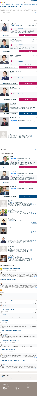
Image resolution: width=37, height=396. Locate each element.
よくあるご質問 (4, 390)
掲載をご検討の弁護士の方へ (19, 390)
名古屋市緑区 (23, 378)
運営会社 (28, 386)
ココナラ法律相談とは (5, 386)
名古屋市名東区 (27, 378)
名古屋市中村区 (18, 377)
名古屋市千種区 (3, 377)
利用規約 (16, 387)
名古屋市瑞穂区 (30, 377)
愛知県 (12, 120)
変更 (35, 12)
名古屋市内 (2, 376)
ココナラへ (2, 0)
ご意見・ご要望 (17, 386)
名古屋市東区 (7, 377)
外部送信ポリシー (17, 389)
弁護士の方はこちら (33, 0)
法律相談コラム (4, 388)
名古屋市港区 (11, 378)
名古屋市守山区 (19, 378)
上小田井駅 (20, 120)
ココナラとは (4, 389)
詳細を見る (34, 135)
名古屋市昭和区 (26, 377)
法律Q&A (3, 387)
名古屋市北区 (10, 377)
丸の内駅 (19, 158)
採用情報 (28, 387)
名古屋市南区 (15, 378)
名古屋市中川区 (7, 378)
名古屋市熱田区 (3, 378)
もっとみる (18, 371)
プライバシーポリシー (18, 388)
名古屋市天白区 (31, 378)
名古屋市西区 (13, 25)
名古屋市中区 (15, 158)
